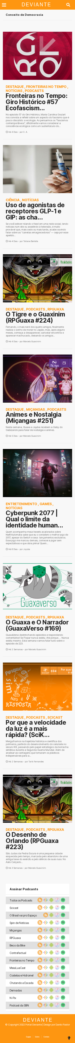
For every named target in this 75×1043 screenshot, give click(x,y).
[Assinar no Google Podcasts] (45, 901)
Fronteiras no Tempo (46, 87)
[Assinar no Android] (51, 901)
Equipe (28, 1037)
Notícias (14, 91)
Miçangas (35, 409)
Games (46, 504)
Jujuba (26, 549)
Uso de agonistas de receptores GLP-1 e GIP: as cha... (35, 211)
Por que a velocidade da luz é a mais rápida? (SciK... (36, 728)
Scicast (55, 717)
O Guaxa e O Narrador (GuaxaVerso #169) (37, 625)
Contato (46, 1037)
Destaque (15, 87)
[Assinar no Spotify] (62, 901)
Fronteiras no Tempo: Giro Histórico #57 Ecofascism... (37, 102)
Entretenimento (21, 504)
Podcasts (34, 91)
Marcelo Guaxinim (32, 341)
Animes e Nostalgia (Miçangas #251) (33, 417)
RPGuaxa (56, 309)
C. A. (25, 132)
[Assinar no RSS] (39, 901)
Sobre (37, 1037)
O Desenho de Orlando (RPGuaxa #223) (32, 841)
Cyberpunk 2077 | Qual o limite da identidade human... (34, 519)
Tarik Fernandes (36, 761)
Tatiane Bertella (30, 241)
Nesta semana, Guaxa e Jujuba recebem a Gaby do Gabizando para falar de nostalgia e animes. (34, 428)
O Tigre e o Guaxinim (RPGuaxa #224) (35, 317)
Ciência (13, 200)
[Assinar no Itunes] (57, 901)
